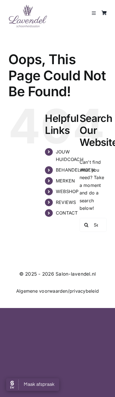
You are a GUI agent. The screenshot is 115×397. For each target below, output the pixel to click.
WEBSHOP (67, 191)
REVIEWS (66, 202)
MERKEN (65, 181)
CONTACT (67, 213)
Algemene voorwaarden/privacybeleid (57, 291)
